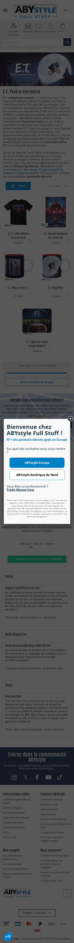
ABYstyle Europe (37, 463)
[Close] (70, 418)
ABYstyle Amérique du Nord (37, 475)
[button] (8, 936)
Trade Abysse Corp (20, 489)
